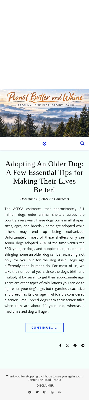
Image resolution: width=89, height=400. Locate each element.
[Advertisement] (44, 44)
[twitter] (37, 392)
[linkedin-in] (59, 392)
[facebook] (30, 392)
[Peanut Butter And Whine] (44, 113)
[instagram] (45, 392)
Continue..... (44, 327)
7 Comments (60, 199)
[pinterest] (52, 392)
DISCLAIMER (45, 385)
